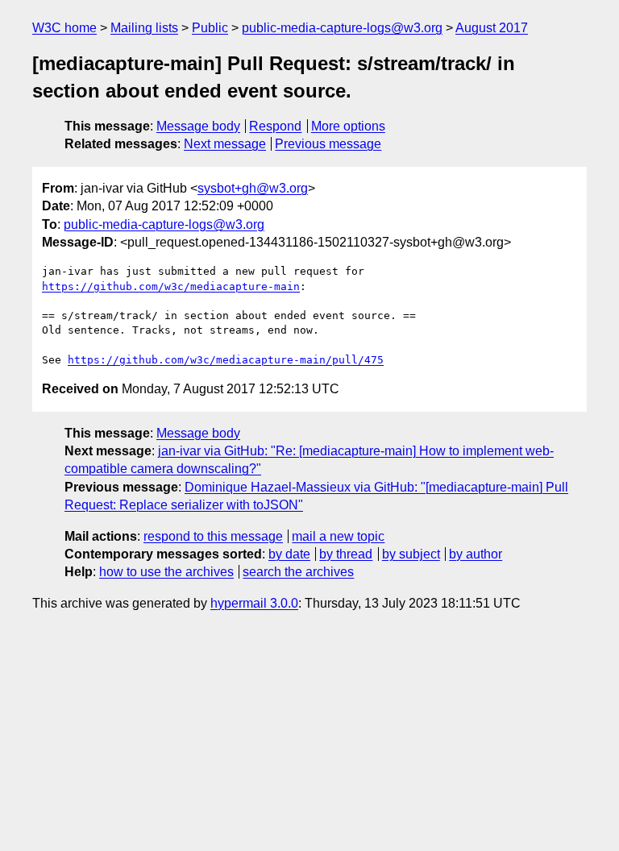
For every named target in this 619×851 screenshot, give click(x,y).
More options (348, 126)
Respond (275, 126)
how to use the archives (166, 572)
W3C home (64, 28)
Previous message (328, 144)
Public (210, 28)
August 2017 (491, 28)
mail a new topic (338, 536)
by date (289, 554)
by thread (345, 554)
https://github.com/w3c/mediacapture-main (171, 286)
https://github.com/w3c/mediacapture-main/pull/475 (226, 360)
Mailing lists (144, 28)
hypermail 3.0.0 (254, 603)
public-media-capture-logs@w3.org (342, 28)
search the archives (298, 572)
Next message (225, 144)
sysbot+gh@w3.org (252, 188)
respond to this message (213, 536)
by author (475, 554)
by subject (411, 554)
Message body (198, 126)
